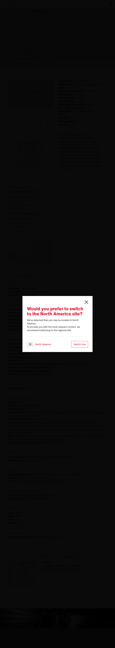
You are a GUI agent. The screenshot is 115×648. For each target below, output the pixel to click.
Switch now (79, 344)
